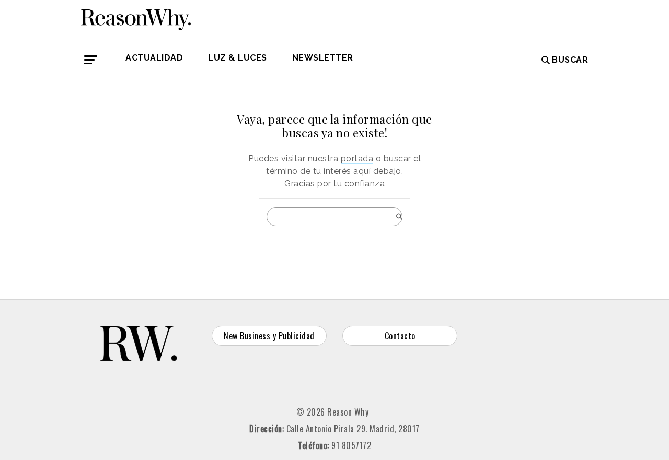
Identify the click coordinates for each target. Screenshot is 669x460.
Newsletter (322, 58)
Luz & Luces (237, 58)
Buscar (570, 60)
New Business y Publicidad (269, 335)
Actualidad (154, 58)
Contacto (400, 335)
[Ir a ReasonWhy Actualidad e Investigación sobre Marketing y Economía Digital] (136, 18)
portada (357, 158)
